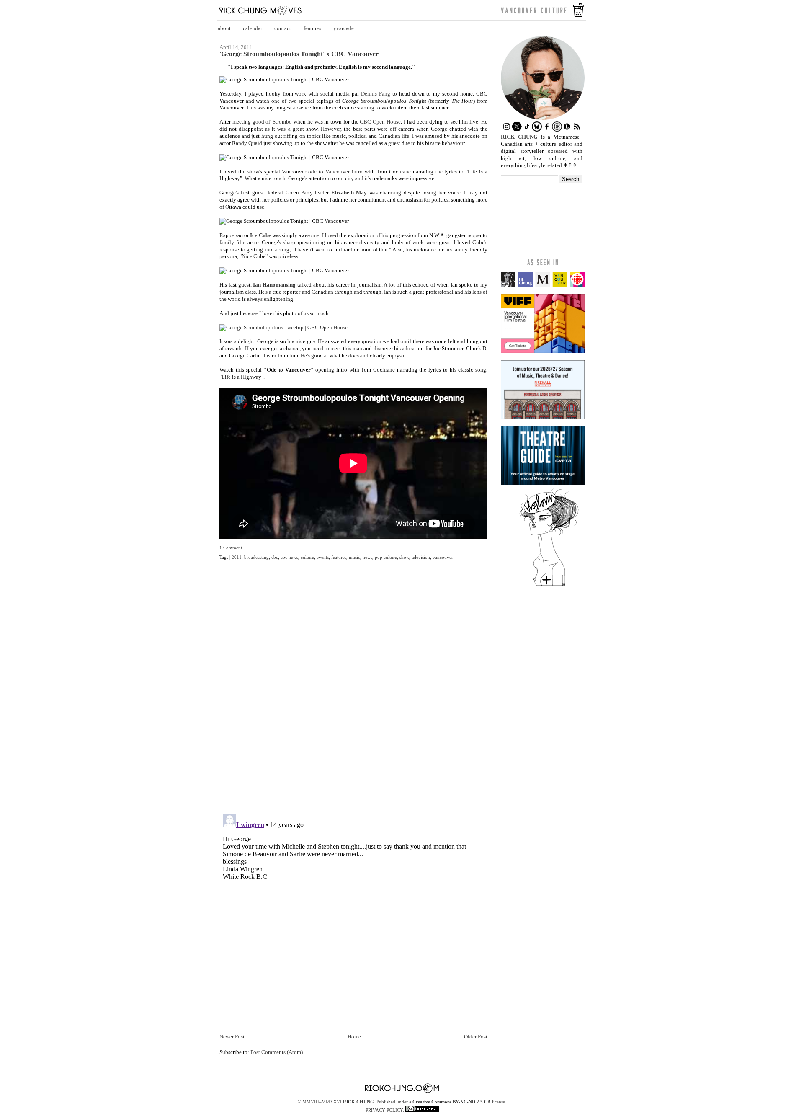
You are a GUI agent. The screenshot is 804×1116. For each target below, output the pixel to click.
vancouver (443, 557)
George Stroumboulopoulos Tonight (384, 101)
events (323, 557)
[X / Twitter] (517, 130)
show (404, 557)
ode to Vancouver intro (335, 171)
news (367, 557)
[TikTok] (527, 130)
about (224, 28)
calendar (252, 28)
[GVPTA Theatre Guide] (543, 483)
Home (354, 1036)
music (354, 557)
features (312, 28)
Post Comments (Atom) (276, 1052)
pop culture (386, 557)
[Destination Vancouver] (543, 285)
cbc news (289, 557)
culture (307, 557)
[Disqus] (353, 692)
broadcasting (256, 557)
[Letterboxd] (567, 130)
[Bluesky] (537, 130)
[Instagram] (507, 130)
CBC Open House (380, 122)
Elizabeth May (349, 192)
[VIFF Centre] (543, 351)
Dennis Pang (375, 93)
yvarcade (343, 28)
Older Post (475, 1036)
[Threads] (557, 130)
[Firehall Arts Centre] (543, 417)
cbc (274, 557)
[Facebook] (547, 130)
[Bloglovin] (548, 585)
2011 (237, 557)
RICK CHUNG (358, 1101)
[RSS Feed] (577, 130)
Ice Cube (260, 235)
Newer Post (232, 1036)
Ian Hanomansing (274, 285)
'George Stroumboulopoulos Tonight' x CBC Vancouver (299, 54)
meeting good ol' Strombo (262, 122)
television (421, 557)
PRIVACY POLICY (384, 1110)
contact (282, 28)
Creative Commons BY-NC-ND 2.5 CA (451, 1101)
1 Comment (230, 547)
